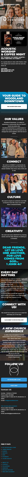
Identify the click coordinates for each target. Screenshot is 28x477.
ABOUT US (5, 462)
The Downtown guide (14, 106)
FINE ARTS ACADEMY (8, 471)
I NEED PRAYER (6, 449)
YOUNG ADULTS (7, 458)
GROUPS (4, 453)
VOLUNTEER (6, 466)
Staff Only (14, 385)
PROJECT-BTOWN (7, 470)
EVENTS (4, 451)
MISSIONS (5, 468)
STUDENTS (5, 456)
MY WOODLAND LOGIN (14, 379)
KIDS (3, 455)
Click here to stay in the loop (14, 320)
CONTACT (5, 464)
